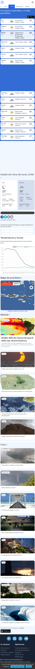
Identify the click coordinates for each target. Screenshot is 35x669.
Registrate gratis (5, 654)
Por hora (4, 6)
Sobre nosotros (5, 648)
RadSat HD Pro (19, 654)
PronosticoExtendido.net (22, 650)
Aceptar (29, 666)
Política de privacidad (17, 666)
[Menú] (32, 2)
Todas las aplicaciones (21, 648)
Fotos (3, 444)
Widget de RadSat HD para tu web (17, 311)
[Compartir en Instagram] (8, 216)
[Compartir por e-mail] (11, 216)
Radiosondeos (19, 657)
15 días (12, 6)
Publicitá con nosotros (7, 652)
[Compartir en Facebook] (2, 216)
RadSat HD (18, 652)
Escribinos (4, 650)
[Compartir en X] (5, 216)
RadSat (27, 6)
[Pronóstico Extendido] (2, 2)
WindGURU (19, 6)
